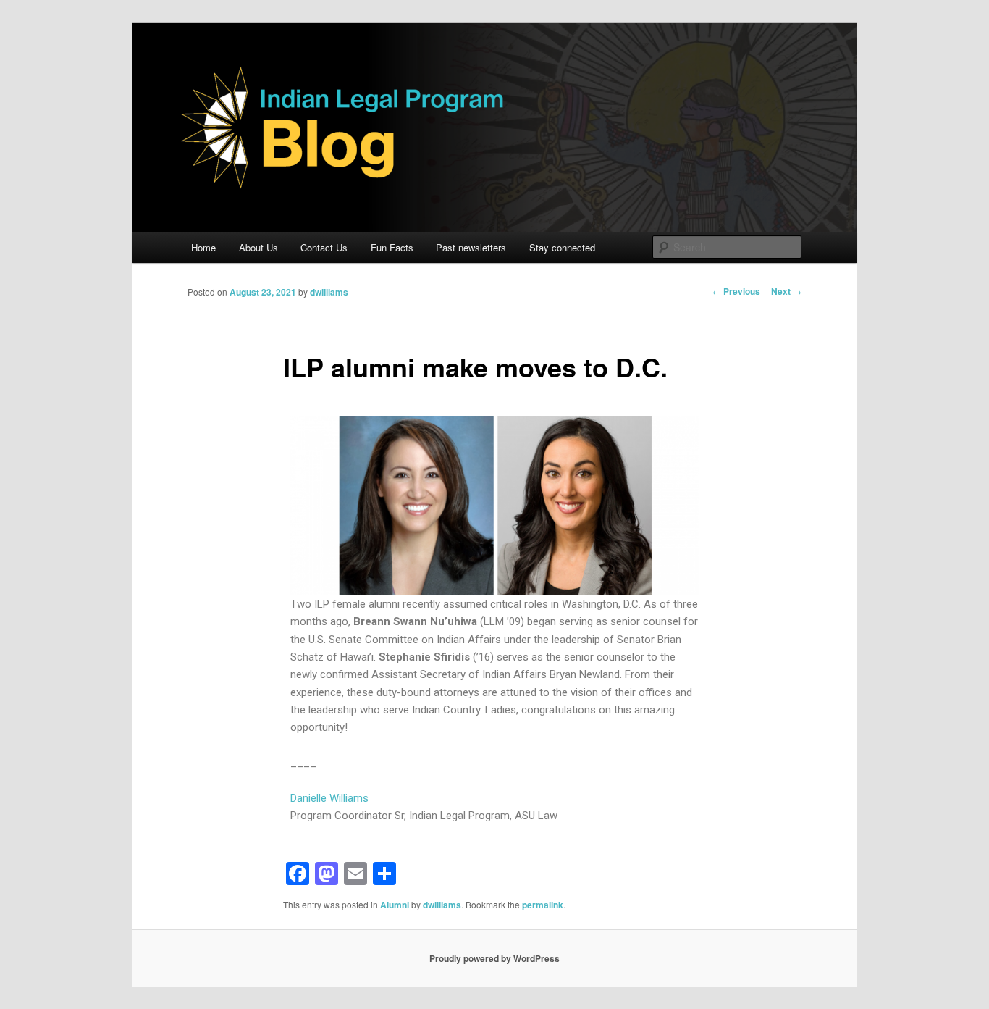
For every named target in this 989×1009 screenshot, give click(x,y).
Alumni (394, 904)
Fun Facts (392, 247)
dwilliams (329, 291)
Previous (736, 291)
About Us (258, 247)
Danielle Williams (329, 798)
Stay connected (562, 247)
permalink (542, 904)
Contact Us (324, 247)
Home (203, 247)
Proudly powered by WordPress (494, 958)
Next (786, 291)
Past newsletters (471, 247)
